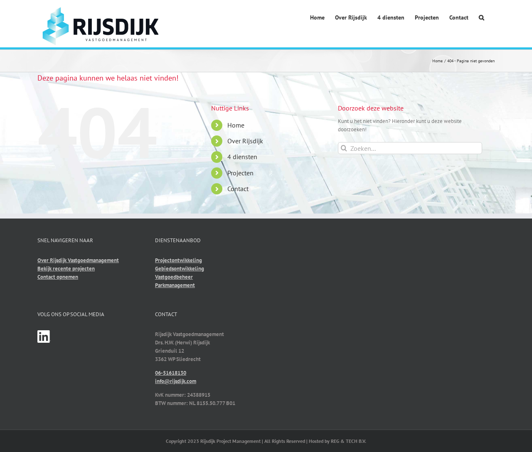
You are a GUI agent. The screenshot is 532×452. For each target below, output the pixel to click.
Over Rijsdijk (245, 141)
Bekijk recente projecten (66, 268)
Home (235, 125)
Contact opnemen (57, 276)
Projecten (240, 173)
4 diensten (242, 156)
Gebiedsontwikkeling (179, 268)
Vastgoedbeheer (174, 276)
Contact (238, 188)
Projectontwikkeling (178, 260)
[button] (481, 18)
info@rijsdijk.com (175, 381)
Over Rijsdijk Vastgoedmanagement (78, 260)
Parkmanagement (175, 285)
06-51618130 (170, 372)
